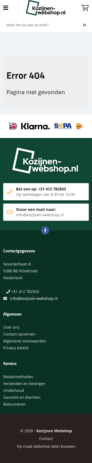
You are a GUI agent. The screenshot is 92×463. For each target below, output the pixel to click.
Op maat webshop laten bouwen (46, 446)
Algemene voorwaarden (24, 340)
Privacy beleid (15, 347)
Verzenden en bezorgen (24, 383)
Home (46, 7)
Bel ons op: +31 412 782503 (45, 191)
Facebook (45, 230)
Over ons (11, 327)
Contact (46, 438)
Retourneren (14, 404)
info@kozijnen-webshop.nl (34, 298)
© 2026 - (46, 430)
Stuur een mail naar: (40, 212)
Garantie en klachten (21, 397)
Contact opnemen (19, 334)
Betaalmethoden (18, 376)
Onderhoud (13, 390)
